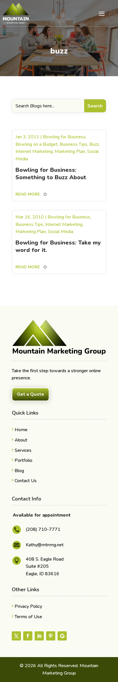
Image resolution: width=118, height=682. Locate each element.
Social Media (60, 231)
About (21, 440)
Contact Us (26, 481)
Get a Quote (30, 394)
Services (23, 450)
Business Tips (73, 144)
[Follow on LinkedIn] (39, 635)
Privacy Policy (28, 606)
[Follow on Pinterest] (50, 635)
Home (21, 430)
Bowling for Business (64, 137)
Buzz (94, 144)
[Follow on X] (16, 635)
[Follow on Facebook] (27, 635)
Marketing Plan (70, 151)
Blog (19, 471)
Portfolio (23, 460)
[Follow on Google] (62, 635)
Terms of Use (28, 617)
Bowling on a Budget (36, 144)
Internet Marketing (34, 151)
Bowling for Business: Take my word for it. (58, 246)
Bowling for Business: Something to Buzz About (50, 173)
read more (27, 194)
